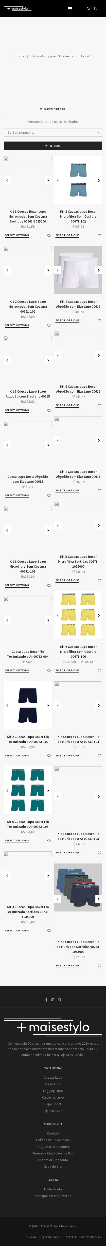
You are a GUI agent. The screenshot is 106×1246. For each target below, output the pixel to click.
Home (20, 56)
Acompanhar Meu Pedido (53, 1196)
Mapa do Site (53, 1166)
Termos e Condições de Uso (53, 1153)
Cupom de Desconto (53, 1160)
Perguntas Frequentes (53, 1146)
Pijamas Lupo (53, 1110)
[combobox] (53, 132)
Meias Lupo (53, 1084)
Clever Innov (68, 1226)
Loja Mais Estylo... (72, 1055)
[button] (48, 180)
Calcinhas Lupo (53, 1097)
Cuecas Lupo (53, 1077)
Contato (53, 1133)
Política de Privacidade (53, 1140)
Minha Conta (53, 1189)
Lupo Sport (53, 1104)
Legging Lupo (53, 1090)
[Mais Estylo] (18, 9)
